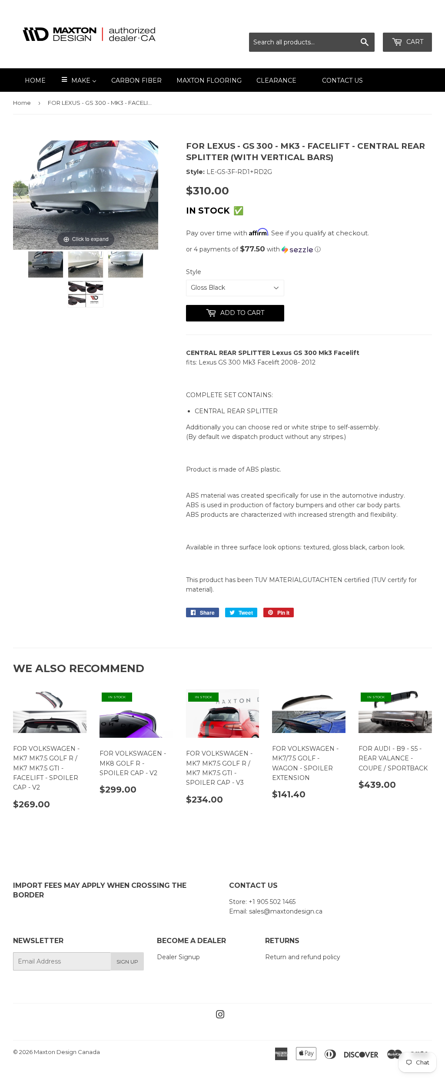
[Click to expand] (85, 194)
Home (22, 102)
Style (193, 272)
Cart (414, 42)
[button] (309, 249)
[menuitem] (30, 80)
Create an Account (404, 22)
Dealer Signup (178, 957)
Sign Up (127, 961)
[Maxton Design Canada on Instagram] (220, 1016)
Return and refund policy (302, 957)
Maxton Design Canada (67, 1051)
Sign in (355, 22)
